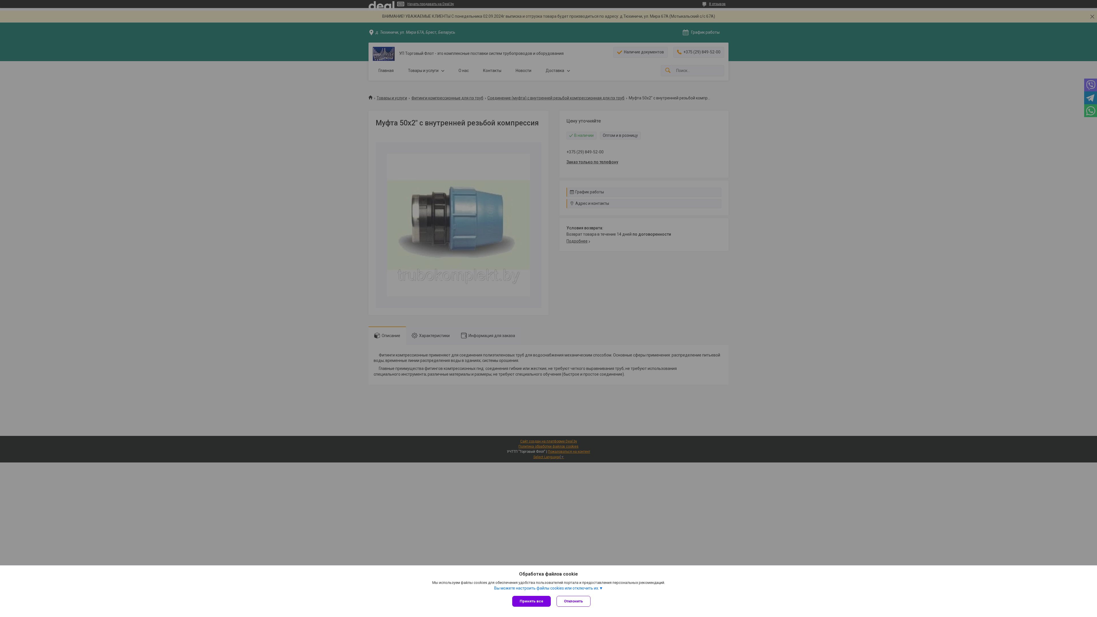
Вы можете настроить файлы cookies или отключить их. (546, 588)
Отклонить (573, 601)
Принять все (531, 601)
